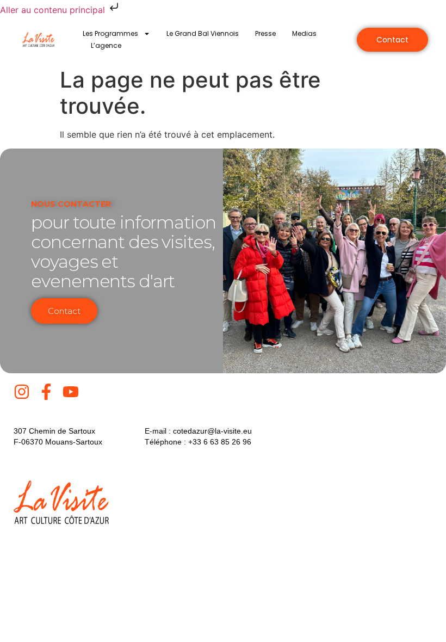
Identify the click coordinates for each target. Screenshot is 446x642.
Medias (304, 33)
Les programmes (110, 33)
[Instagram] (22, 392)
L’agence (106, 45)
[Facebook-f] (46, 392)
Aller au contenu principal (54, 9)
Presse (265, 33)
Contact (64, 311)
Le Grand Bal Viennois (202, 33)
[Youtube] (71, 392)
